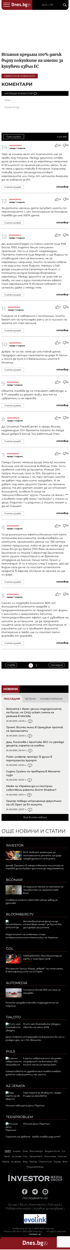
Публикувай (14, 136)
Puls (10, 1051)
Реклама (54, 1204)
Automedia (16, 983)
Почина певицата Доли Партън (25, 1105)
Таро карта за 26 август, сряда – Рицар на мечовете (43, 1094)
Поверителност (18, 1208)
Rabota (5, 1161)
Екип (23, 1204)
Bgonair (14, 880)
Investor (15, 845)
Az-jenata (15, 1086)
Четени (30, 698)
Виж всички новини (35, 817)
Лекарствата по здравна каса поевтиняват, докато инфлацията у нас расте (33, 1073)
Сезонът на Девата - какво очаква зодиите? (33, 1136)
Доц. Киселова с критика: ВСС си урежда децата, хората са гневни (35, 743)
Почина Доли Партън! (36, 1123)
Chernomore (45, 1161)
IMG (8, 1151)
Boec (65, 1161)
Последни (12, 698)
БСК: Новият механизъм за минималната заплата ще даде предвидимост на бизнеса (42, 855)
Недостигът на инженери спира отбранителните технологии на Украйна (32, 936)
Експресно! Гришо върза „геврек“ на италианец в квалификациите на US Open (34, 970)
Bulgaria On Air (52, 1151)
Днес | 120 (47, 5)
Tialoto (13, 1017)
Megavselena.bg (35, 1167)
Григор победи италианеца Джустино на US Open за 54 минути (33, 802)
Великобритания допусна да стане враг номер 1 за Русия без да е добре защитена (42, 924)
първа (11, 664)
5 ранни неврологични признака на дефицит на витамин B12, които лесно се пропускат (42, 1061)
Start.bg (33, 1161)
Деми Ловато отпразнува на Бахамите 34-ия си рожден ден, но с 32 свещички (35, 1038)
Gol (9, 949)
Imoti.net (62, 1156)
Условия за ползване (48, 1208)
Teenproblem (19, 1117)
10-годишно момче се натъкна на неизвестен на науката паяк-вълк (43, 889)
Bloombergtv (20, 914)
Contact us (35, 1234)
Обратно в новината (19, 75)
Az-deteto (16, 1161)
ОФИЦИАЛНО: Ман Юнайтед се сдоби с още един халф (42, 957)
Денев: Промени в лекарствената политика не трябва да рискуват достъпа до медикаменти (35, 867)
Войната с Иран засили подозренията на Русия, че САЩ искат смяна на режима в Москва (33, 712)
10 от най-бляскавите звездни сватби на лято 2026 (41, 1026)
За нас (12, 1204)
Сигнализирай (12, 187)
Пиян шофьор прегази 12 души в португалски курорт (29, 758)
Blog (25, 1161)
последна (57, 664)
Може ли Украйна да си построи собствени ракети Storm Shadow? (31, 787)
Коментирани (51, 698)
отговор (62, 186)
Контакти (37, 1204)
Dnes (25, 1151)
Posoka (57, 1161)
